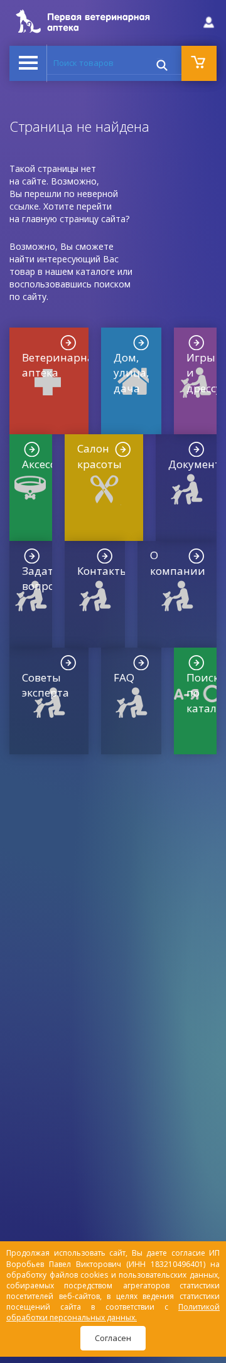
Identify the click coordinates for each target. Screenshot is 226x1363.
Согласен (113, 1338)
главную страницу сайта (74, 219)
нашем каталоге (80, 271)
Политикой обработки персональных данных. (113, 1312)
